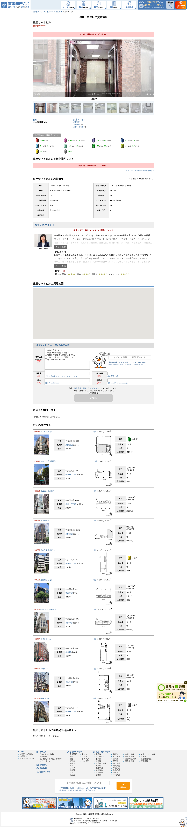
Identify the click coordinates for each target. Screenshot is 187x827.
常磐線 (98, 775)
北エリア (85, 761)
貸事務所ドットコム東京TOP (43, 12)
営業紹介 (43, 757)
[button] (36, 68)
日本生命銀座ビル (47, 550)
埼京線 (98, 766)
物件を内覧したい (54, 350)
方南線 (115, 759)
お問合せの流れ (26, 754)
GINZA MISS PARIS (48, 609)
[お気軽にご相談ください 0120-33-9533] (151, 5)
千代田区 (73, 754)
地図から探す (45, 772)
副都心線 (116, 770)
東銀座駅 (77, 124)
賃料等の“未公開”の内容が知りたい (61, 355)
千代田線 (116, 775)
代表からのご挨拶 (47, 754)
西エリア (85, 757)
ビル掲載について (27, 759)
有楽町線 (116, 766)
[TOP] (15, 5)
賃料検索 (43, 768)
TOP (22, 752)
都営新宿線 (129, 761)
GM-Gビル (44, 698)
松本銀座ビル (45, 521)
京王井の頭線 (146, 759)
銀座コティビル (46, 580)
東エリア (85, 754)
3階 (95, 550)
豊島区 (72, 770)
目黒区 (72, 775)
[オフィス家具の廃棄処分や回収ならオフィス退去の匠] (146, 808)
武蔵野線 (99, 773)
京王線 (143, 757)
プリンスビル (45, 639)
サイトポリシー (46, 761)
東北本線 (99, 768)
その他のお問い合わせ (56, 359)
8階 (95, 698)
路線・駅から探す (103, 752)
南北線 (115, 773)
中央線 (98, 759)
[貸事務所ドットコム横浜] (39, 808)
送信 (94, 398)
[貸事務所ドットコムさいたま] (75, 808)
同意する (94, 393)
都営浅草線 (129, 754)
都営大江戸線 (130, 759)
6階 (95, 432)
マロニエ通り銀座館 (48, 461)
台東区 (72, 766)
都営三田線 (129, 757)
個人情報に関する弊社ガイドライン (88, 388)
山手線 (98, 754)
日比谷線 (116, 763)
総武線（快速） (102, 763)
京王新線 (144, 761)
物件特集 (43, 765)
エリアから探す (76, 752)
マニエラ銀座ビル (47, 491)
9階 (95, 580)
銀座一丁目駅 (78, 127)
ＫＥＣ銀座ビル (46, 432)
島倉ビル (44, 669)
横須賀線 (99, 770)
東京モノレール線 (148, 754)
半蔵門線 (116, 768)
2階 (95, 669)
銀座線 (115, 754)
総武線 (98, 761)
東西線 (115, 761)
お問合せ (23, 756)
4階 (95, 491)
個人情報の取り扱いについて (51, 759)
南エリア (85, 759)
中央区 (72, 757)
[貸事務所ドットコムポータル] (111, 808)
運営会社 (43, 752)
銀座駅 (58, 12)
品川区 (72, 768)
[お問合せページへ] (123, 789)
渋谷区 (72, 763)
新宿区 (72, 761)
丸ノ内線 (116, 757)
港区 (71, 759)
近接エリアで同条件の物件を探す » (140, 170)
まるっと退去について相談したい (60, 357)
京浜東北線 (100, 757)
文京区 (72, 773)
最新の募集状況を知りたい (58, 353)
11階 (95, 461)
